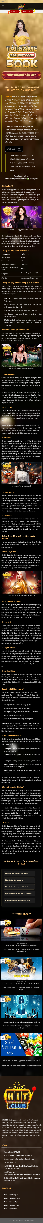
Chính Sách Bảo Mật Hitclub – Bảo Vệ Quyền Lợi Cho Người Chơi (21, 1022)
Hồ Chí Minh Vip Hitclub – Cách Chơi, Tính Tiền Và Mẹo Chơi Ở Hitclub (21, 1061)
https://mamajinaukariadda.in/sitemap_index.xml (22, 1175)
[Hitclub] (21, 6)
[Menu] (3, 6)
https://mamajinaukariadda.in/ (16, 179)
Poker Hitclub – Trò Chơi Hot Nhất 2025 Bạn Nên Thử (21, 945)
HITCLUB (16, 1152)
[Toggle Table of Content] (18, 149)
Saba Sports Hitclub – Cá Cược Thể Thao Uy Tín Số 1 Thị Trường (21, 984)
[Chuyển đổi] (5, 873)
